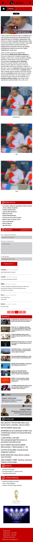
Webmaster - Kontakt (10, 533)
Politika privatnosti (9, 537)
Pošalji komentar (9, 264)
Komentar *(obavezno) (7, 241)
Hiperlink (8, 419)
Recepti (7, 465)
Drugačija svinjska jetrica (9, 473)
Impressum (6, 531)
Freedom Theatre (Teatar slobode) (12, 485)
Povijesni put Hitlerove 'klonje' (10, 481)
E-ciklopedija (10, 477)
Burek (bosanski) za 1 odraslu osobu (12, 471)
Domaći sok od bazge (8, 469)
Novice (11, 9)
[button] (3, 2)
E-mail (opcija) (5, 256)
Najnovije (5, 317)
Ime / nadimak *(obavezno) (8, 234)
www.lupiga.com (14, 539)
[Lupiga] (16, 2)
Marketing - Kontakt (9, 535)
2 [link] (16, 312)
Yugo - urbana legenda (8, 483)
